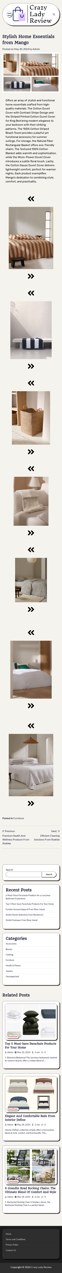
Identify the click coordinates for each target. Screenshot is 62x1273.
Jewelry (9, 971)
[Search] (54, 14)
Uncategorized (12, 976)
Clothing (9, 954)
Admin (36, 48)
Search (9, 869)
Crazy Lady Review (41, 1267)
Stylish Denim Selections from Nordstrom (24, 914)
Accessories (11, 943)
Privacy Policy (12, 1244)
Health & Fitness (13, 965)
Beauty (9, 949)
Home (8, 1234)
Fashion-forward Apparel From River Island (25, 909)
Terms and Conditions (15, 1239)
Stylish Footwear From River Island (21, 920)
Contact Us (11, 1250)
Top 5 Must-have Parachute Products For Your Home (30, 904)
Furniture (18, 818)
